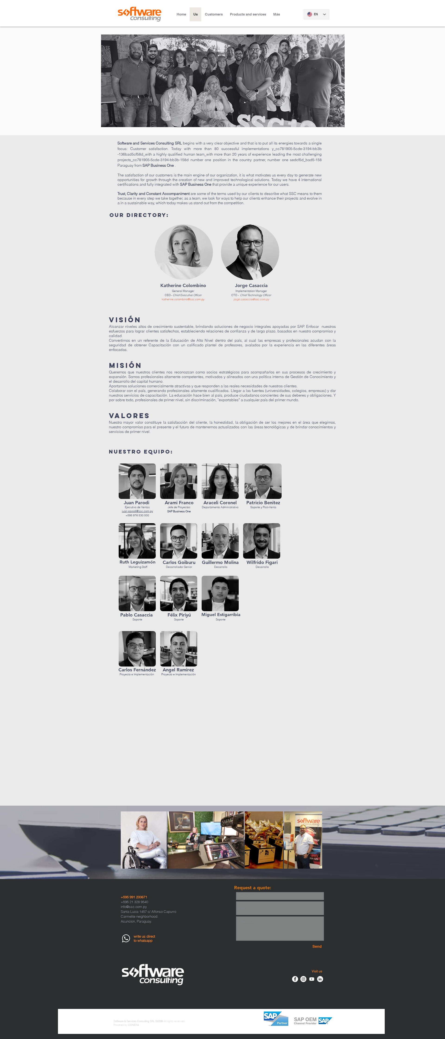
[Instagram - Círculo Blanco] (303, 979)
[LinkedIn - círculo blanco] (320, 979)
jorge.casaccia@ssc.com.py (251, 299)
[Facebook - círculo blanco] (295, 979)
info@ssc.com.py (134, 906)
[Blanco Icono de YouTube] (312, 979)
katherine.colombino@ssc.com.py (183, 299)
